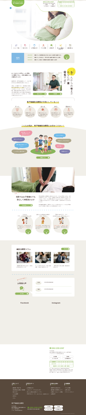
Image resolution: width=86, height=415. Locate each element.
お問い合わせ (67, 389)
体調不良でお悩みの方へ (56, 387)
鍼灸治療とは (70, 48)
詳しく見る (28, 231)
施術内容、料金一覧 (17, 387)
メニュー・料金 (16, 48)
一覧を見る (66, 56)
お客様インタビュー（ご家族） (57, 391)
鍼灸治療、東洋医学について (56, 389)
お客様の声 (51, 48)
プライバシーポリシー (69, 391)
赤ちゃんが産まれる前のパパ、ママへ (34, 391)
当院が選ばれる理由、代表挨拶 (19, 389)
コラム (14, 398)
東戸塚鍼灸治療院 (18, 2)
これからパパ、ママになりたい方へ (34, 389)
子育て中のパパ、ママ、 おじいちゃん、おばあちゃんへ (38, 393)
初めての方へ (25, 48)
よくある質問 (15, 393)
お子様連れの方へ (30, 387)
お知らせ (14, 395)
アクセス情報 (43, 48)
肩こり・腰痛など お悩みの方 (60, 48)
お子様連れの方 (34, 48)
